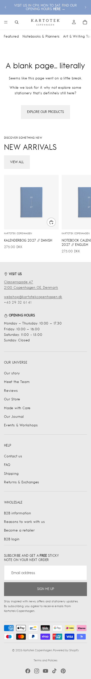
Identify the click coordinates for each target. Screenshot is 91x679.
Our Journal (14, 417)
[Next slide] (85, 7)
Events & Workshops (21, 425)
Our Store (12, 399)
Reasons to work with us (24, 522)
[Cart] (84, 22)
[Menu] (6, 22)
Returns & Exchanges (21, 482)
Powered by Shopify (66, 650)
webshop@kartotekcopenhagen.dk (33, 297)
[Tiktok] (54, 671)
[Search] (16, 22)
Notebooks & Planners (40, 36)
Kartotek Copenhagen (37, 650)
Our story (12, 373)
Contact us (13, 456)
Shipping (11, 474)
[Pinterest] (63, 671)
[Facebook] (28, 671)
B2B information (17, 513)
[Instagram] (37, 671)
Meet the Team (17, 382)
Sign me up (45, 589)
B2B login (11, 539)
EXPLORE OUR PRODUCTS (45, 112)
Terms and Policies (45, 660)
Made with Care (17, 408)
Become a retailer (19, 530)
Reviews (11, 391)
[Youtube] (45, 671)
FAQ (7, 465)
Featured (11, 36)
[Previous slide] (5, 7)
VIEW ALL (17, 162)
